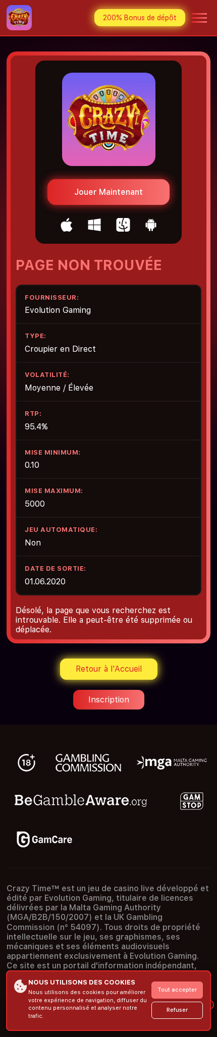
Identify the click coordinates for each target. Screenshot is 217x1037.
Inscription (108, 699)
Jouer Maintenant (108, 192)
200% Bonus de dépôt (140, 18)
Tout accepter (177, 990)
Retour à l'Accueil (109, 669)
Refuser (177, 1010)
